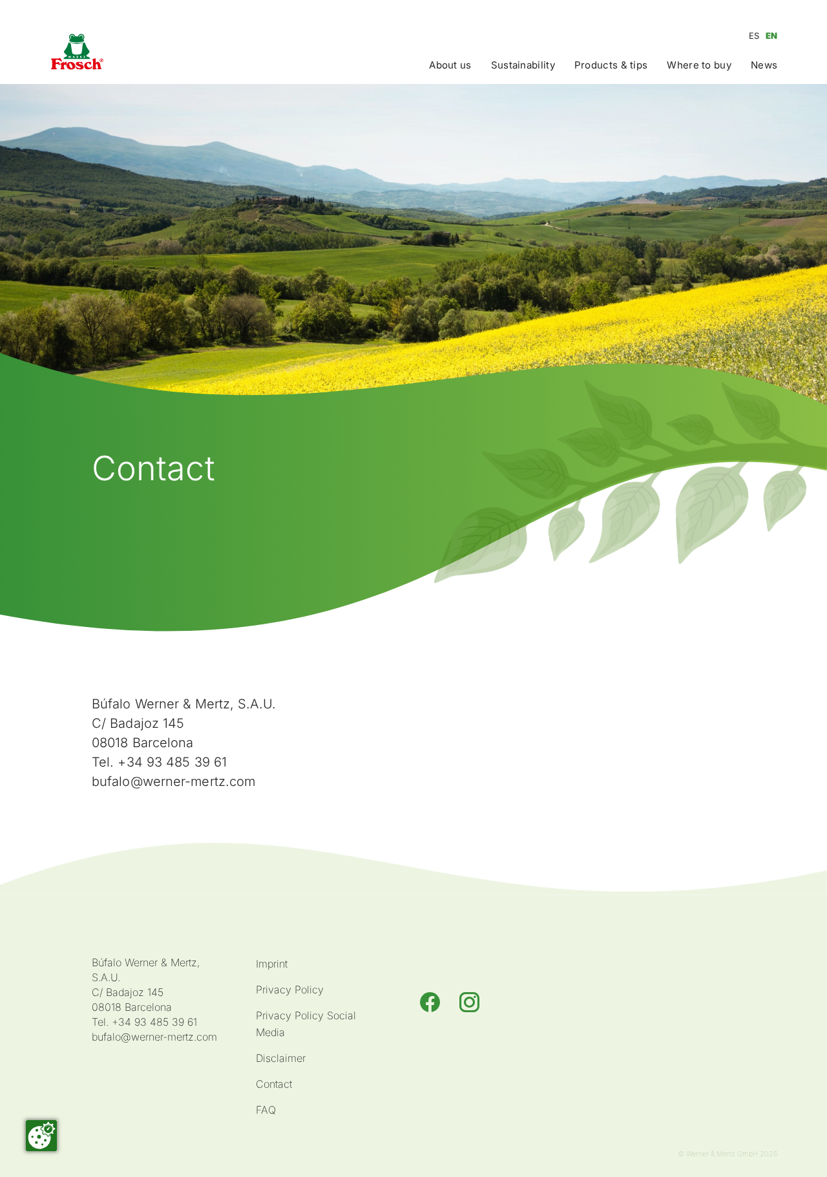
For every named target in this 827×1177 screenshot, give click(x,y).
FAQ (266, 1109)
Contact (274, 1083)
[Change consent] (41, 1135)
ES (754, 35)
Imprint (272, 963)
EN (771, 35)
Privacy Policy (290, 989)
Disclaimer (281, 1058)
